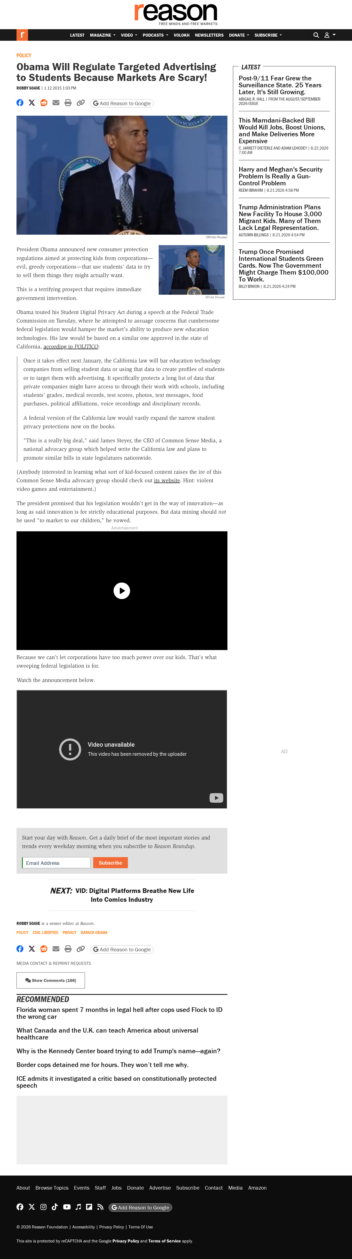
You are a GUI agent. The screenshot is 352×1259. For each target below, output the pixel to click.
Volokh (181, 35)
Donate (237, 35)
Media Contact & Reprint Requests (53, 963)
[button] (330, 35)
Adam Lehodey (294, 148)
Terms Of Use (140, 1226)
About (23, 1187)
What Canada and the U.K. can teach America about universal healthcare (107, 1033)
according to (70, 346)
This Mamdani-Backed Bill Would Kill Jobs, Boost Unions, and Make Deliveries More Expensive (282, 130)
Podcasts (154, 35)
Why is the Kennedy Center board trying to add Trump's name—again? (118, 1051)
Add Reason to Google (124, 103)
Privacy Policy (111, 1226)
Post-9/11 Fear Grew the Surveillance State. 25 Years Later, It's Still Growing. (280, 85)
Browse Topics (51, 1187)
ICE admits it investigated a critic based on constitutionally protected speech (116, 1082)
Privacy (69, 932)
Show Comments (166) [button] (53, 980)
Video (127, 35)
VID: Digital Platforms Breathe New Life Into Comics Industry (122, 894)
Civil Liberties (45, 932)
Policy (23, 55)
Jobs (116, 1187)
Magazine (101, 35)
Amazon (257, 1187)
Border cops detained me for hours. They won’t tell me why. (102, 1064)
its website (167, 480)
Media (235, 1187)
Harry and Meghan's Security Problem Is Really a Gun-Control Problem (281, 176)
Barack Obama (94, 932)
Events (81, 1187)
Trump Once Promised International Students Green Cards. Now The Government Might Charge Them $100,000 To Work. (284, 265)
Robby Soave (28, 88)
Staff (100, 1187)
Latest (77, 35)
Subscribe (267, 35)
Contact (214, 1187)
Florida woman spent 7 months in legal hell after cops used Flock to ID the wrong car (119, 1013)
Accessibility (83, 1226)
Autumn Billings (254, 234)
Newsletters (209, 35)
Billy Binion (249, 286)
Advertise (160, 1187)
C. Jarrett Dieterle (256, 148)
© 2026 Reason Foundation (42, 1226)
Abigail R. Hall (252, 99)
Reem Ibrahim (251, 190)
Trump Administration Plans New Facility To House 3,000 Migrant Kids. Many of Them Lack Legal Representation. (280, 217)
